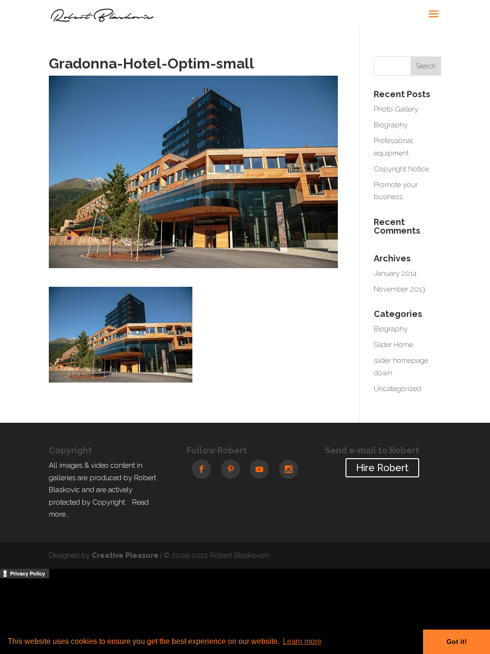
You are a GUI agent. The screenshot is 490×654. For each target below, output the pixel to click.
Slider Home (393, 344)
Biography (391, 125)
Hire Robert (382, 468)
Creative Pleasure (125, 555)
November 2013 (399, 289)
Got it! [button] (456, 641)
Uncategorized (397, 388)
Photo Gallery (396, 109)
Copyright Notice (401, 169)
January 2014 (395, 273)
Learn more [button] (302, 641)
